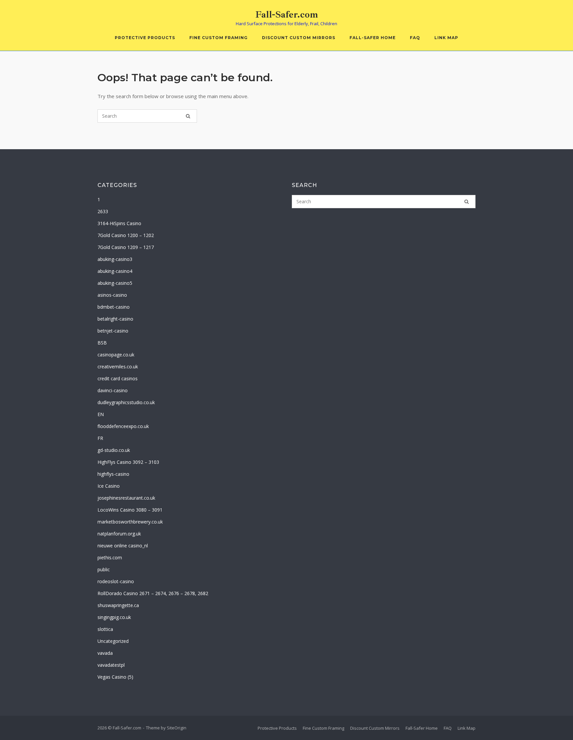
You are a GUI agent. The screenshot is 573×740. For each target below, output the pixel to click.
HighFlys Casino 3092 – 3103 (128, 462)
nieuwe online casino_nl (122, 545)
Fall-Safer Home (373, 37)
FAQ (415, 37)
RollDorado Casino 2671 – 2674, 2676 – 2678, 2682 (152, 593)
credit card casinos (117, 378)
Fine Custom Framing (218, 37)
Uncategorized (113, 641)
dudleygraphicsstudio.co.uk (126, 402)
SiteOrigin (176, 728)
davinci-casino (112, 390)
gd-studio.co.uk (113, 450)
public (103, 569)
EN (100, 414)
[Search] (188, 116)
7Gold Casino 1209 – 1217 (125, 247)
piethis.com (109, 557)
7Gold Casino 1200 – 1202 (125, 235)
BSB (102, 342)
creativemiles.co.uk (117, 366)
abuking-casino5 (114, 283)
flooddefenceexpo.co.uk (123, 426)
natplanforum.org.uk (119, 533)
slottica (105, 629)
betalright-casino (115, 319)
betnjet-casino (112, 331)
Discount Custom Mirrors (298, 37)
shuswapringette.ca (118, 605)
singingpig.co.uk (114, 617)
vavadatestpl (111, 665)
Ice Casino (108, 486)
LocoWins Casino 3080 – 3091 (129, 510)
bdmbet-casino (113, 307)
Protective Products (145, 37)
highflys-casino (113, 474)
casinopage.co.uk (115, 354)
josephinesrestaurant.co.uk (126, 498)
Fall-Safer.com (286, 14)
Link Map (446, 37)
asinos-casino (112, 295)
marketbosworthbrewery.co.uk (130, 522)
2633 (102, 211)
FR (100, 438)
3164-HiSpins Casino (119, 223)
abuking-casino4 (114, 271)
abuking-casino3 (114, 259)
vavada (105, 653)
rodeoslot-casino (115, 581)
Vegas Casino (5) (115, 677)
